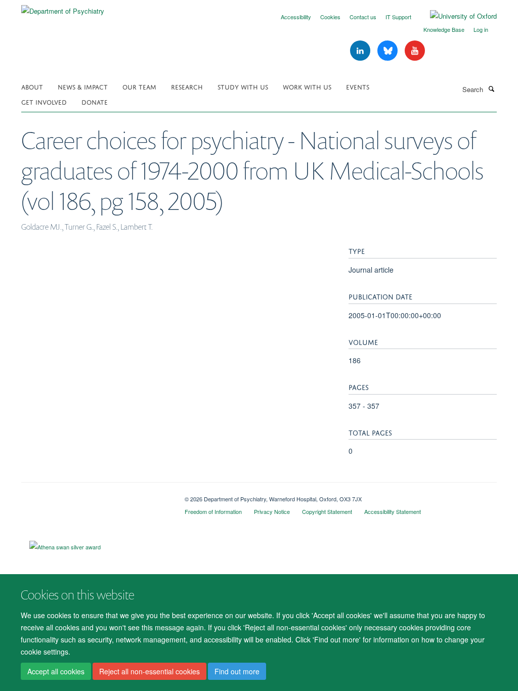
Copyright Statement (327, 511)
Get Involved (44, 101)
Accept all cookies (55, 671)
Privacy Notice (272, 511)
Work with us (307, 86)
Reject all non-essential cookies (149, 671)
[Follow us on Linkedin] (361, 51)
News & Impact (83, 86)
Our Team (139, 86)
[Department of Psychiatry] (62, 7)
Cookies (330, 17)
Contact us (363, 17)
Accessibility (296, 17)
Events (357, 86)
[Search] (491, 88)
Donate (94, 101)
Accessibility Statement (392, 511)
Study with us (243, 86)
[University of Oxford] (456, 16)
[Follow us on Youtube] (415, 51)
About (32, 86)
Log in (480, 29)
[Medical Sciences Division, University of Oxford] (95, 495)
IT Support (398, 17)
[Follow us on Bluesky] (388, 51)
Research (187, 86)
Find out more (237, 671)
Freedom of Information (213, 511)
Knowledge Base (443, 29)
